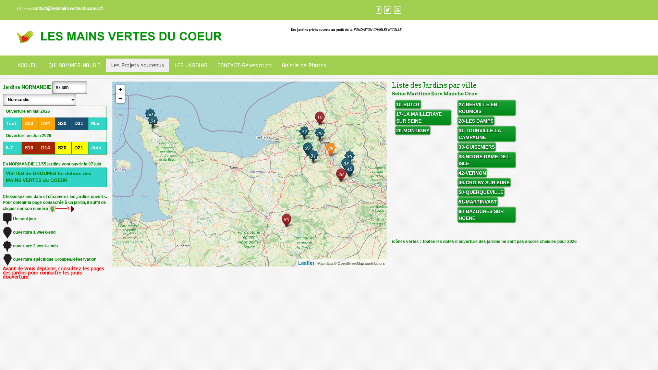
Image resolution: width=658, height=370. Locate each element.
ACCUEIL (27, 65)
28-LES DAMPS (476, 121)
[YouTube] (397, 10)
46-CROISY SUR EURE (484, 182)
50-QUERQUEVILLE (481, 192)
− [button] (120, 98)
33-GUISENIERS (477, 147)
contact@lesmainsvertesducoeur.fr (68, 8)
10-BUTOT (408, 104)
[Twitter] (387, 10)
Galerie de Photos (304, 65)
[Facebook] (378, 10)
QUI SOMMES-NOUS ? (74, 65)
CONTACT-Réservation (245, 65)
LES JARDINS (190, 65)
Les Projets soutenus (137, 65)
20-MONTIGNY (412, 130)
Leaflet (306, 262)
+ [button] (120, 89)
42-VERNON (472, 173)
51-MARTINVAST (478, 202)
